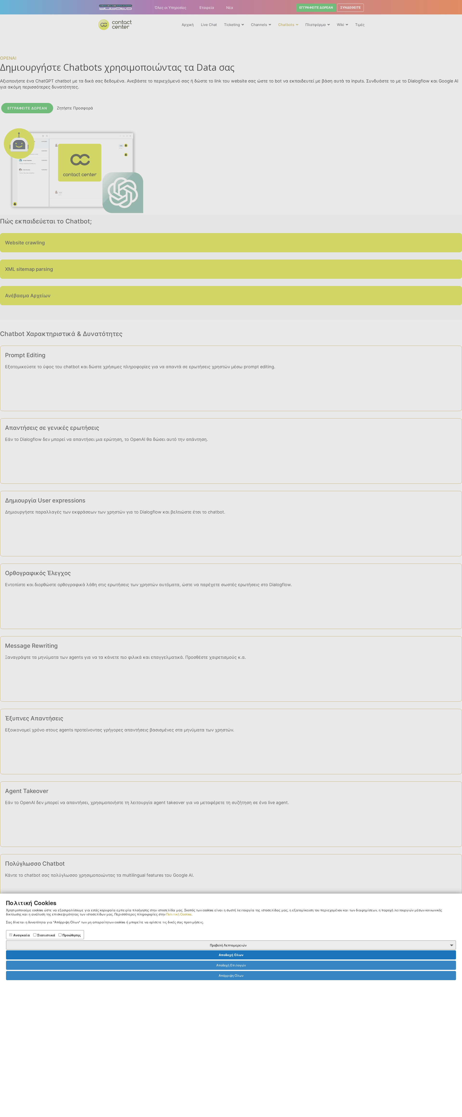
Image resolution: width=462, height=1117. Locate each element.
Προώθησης (71, 935)
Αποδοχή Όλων (231, 954)
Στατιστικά (45, 935)
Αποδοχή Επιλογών (231, 965)
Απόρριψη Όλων (231, 975)
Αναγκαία (21, 935)
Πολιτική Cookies (179, 914)
